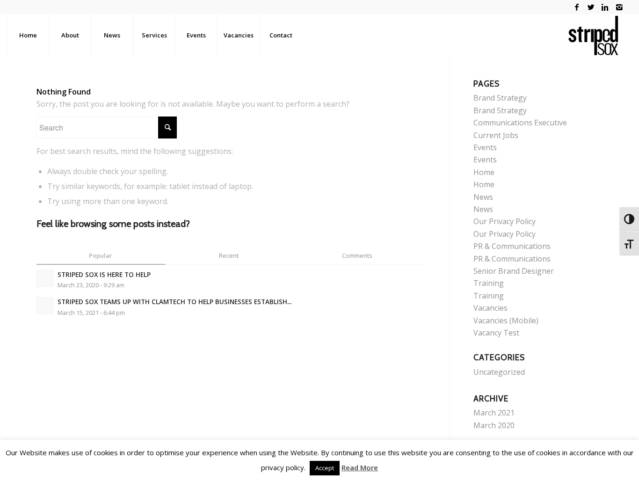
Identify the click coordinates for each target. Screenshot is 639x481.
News (483, 197)
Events (485, 147)
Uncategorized (499, 372)
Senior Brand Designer (513, 271)
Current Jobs (495, 135)
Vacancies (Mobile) (505, 320)
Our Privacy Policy (504, 221)
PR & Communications (512, 246)
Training (488, 283)
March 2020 (494, 425)
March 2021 (494, 413)
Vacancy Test (496, 333)
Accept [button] (324, 468)
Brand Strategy (500, 98)
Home (483, 172)
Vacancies (490, 308)
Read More (359, 467)
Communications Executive (520, 122)
